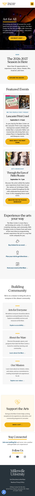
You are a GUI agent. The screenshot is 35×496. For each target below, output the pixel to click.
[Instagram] (24, 456)
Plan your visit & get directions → (17, 256)
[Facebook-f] (10, 456)
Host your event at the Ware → (17, 268)
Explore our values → (17, 380)
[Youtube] (17, 456)
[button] (32, 3)
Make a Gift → (17, 424)
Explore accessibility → (17, 325)
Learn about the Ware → (18, 353)
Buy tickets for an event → (17, 245)
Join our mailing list (9, 442)
